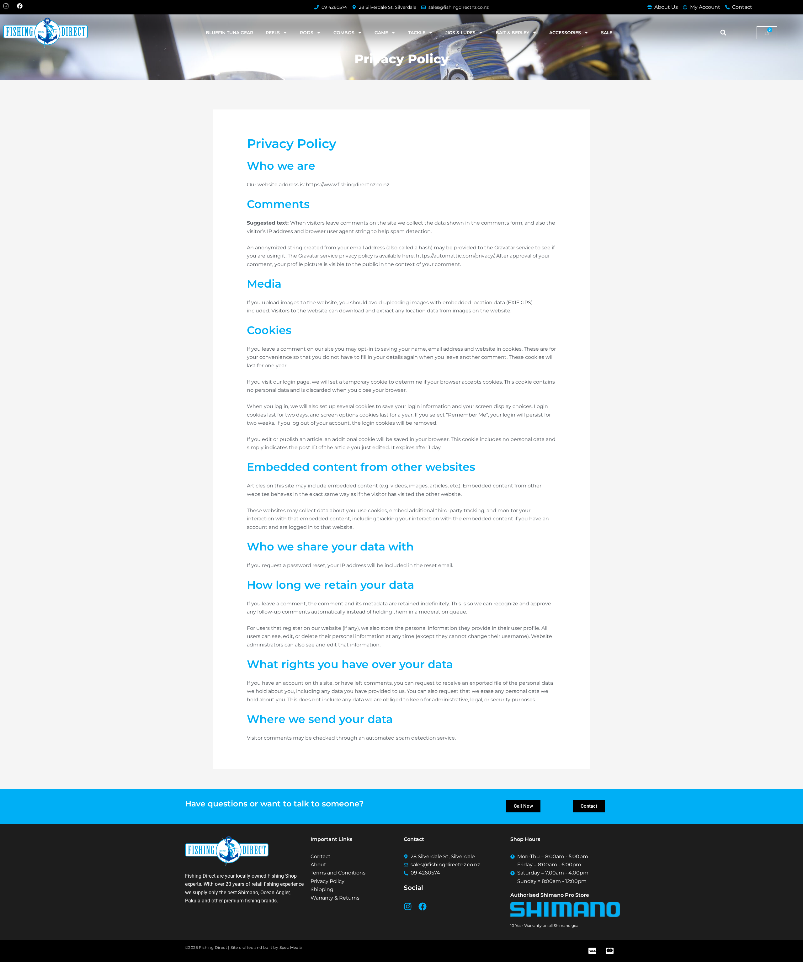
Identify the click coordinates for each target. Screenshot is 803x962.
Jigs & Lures (460, 32)
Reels (273, 32)
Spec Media (290, 947)
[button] (723, 32)
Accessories (565, 32)
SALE (606, 32)
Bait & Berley (512, 32)
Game (381, 32)
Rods (306, 32)
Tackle (416, 32)
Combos (343, 32)
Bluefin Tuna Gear (229, 32)
